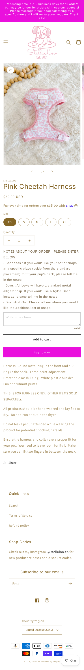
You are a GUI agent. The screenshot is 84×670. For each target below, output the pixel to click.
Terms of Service (20, 515)
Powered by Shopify (50, 661)
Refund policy (19, 526)
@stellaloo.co (58, 552)
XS (10, 222)
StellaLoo (36, 661)
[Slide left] (32, 171)
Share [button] (13, 463)
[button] (6, 42)
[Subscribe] (70, 584)
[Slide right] (52, 171)
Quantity (9, 232)
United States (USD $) (39, 630)
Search (14, 505)
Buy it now (42, 352)
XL (65, 222)
